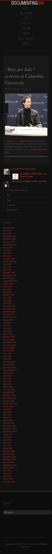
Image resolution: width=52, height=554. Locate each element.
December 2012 (9, 457)
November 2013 (9, 429)
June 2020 (7, 267)
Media (26, 44)
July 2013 (7, 437)
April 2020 (7, 270)
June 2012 (7, 473)
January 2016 (8, 364)
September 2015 (10, 370)
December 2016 (9, 342)
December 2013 (9, 426)
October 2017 (8, 314)
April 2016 (7, 359)
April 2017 (7, 331)
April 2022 (7, 233)
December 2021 (9, 236)
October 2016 (8, 348)
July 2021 (7, 250)
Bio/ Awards (26, 13)
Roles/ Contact (26, 39)
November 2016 (9, 345)
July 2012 (7, 470)
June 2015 (7, 378)
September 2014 (10, 404)
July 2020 (7, 264)
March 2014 (8, 420)
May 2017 (7, 328)
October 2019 (8, 278)
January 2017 (8, 339)
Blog (24, 28)
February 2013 (9, 451)
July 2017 (7, 323)
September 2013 (10, 431)
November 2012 (9, 459)
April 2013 (7, 445)
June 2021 (7, 253)
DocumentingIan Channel (17, 190)
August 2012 (8, 468)
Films (26, 18)
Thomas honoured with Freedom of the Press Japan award (29, 182)
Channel (26, 33)
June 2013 (7, 440)
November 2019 (9, 275)
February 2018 (9, 306)
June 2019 (7, 286)
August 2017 (8, 320)
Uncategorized (13, 210)
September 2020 (10, 261)
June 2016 (7, 353)
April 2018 (7, 303)
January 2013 (8, 454)
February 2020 (9, 273)
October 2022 (8, 228)
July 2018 (7, 298)
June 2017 (7, 326)
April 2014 (7, 417)
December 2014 (9, 395)
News (26, 8)
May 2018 (7, 300)
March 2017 (8, 334)
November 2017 (9, 312)
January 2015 (8, 392)
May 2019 (7, 289)
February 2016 (9, 362)
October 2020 (8, 259)
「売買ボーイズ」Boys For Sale (18, 141)
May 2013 (7, 443)
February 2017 (9, 337)
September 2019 (10, 281)
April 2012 (7, 476)
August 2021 (8, 247)
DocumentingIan (27, 3)
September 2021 (10, 245)
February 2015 (9, 390)
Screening (11, 205)
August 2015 (8, 373)
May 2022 (7, 231)
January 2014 (8, 423)
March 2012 (8, 479)
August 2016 (8, 351)
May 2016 (7, 356)
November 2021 (9, 239)
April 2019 (7, 292)
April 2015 (7, 384)
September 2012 (10, 465)
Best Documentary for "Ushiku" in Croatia (24, 169)
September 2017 (10, 317)
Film (8, 195)
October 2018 (8, 295)
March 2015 (8, 387)
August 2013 (8, 434)
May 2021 (7, 256)
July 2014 (7, 409)
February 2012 (9, 482)
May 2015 (7, 381)
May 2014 (7, 415)
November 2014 (9, 398)
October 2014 (8, 401)
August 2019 (8, 284)
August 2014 (8, 406)
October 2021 (8, 242)
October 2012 (8, 462)
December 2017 (9, 309)
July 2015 (7, 376)
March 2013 (8, 448)
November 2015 (9, 367)
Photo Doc (26, 23)
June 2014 (7, 412)
